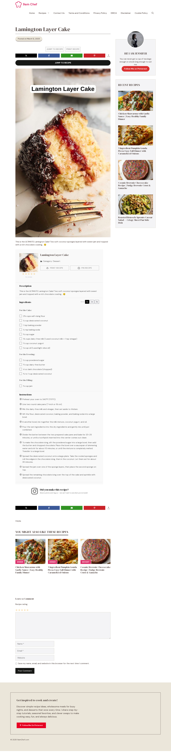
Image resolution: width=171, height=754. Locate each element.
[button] (153, 13)
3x (97, 301)
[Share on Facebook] (49, 56)
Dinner (20, 562)
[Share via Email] (71, 56)
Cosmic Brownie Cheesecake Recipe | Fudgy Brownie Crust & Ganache (95, 570)
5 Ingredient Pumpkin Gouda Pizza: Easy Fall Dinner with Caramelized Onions (62, 570)
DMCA (114, 13)
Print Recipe (72, 49)
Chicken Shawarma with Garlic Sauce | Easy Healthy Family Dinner (29, 570)
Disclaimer (126, 13)
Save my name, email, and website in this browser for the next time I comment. (53, 663)
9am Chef (30, 4)
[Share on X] (26, 56)
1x (87, 301)
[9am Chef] (18, 4)
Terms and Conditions (79, 13)
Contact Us (58, 13)
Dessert (86, 562)
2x (92, 301)
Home (32, 13)
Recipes (42, 13)
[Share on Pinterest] (94, 56)
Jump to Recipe (55, 49)
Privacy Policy (100, 13)
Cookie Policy (141, 13)
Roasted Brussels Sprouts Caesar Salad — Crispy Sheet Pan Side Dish (135, 220)
